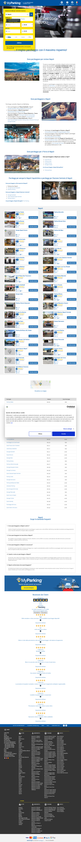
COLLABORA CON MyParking (33, 725)
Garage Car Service (20, 111)
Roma (20, 775)
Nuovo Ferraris (28, 108)
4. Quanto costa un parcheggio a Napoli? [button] (19, 554)
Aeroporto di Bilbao (35, 812)
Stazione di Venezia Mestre (49, 792)
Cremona (20, 752)
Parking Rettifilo (19, 108)
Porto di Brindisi (60, 740)
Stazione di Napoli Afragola (50, 765)
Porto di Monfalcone (61, 750)
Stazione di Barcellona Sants (50, 808)
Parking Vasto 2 (11, 198)
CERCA (19, 43)
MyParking (52, 85)
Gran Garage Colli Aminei (58, 143)
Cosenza (20, 749)
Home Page (6, 732)
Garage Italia (10, 458)
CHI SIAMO (6, 748)
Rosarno (20, 778)
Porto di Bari (59, 739)
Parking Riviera (11, 111)
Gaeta (20, 754)
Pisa (19, 768)
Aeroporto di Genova (35, 757)
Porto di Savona (60, 762)
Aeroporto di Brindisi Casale (37, 746)
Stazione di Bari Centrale (49, 737)
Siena (20, 783)
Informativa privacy (9, 755)
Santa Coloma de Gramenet (24, 819)
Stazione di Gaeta (47, 748)
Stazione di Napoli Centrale (49, 766)
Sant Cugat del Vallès (23, 818)
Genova (20, 755)
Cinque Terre (21, 746)
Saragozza (21, 820)
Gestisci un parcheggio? (19, 725)
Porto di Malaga (60, 810)
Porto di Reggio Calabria (62, 759)
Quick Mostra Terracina (12, 507)
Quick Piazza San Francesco (13, 445)
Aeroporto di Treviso (35, 785)
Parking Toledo (31, 115)
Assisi (20, 740)
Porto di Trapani (60, 767)
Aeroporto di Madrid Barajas (37, 818)
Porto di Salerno (60, 761)
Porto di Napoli (60, 752)
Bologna (20, 742)
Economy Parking (11, 189)
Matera (20, 759)
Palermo (20, 766)
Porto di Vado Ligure (61, 770)
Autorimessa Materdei (12, 448)
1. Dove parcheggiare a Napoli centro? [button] (18, 526)
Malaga (20, 815)
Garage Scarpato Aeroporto (14, 187)
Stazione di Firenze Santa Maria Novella (49, 746)
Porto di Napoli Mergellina (62, 753)
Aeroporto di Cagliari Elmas (37, 748)
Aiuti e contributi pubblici (10, 753)
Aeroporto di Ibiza (35, 815)
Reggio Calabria (22, 772)
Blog (48, 725)
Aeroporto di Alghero (35, 736)
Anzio (20, 737)
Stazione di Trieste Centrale (50, 791)
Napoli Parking (48, 163)
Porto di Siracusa (60, 763)
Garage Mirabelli (11, 121)
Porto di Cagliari (60, 741)
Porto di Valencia (60, 811)
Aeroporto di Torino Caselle (37, 783)
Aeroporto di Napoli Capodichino (35, 764)
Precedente (37, 612)
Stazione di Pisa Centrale (49, 768)
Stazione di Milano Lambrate (50, 755)
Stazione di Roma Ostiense (49, 776)
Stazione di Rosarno (48, 780)
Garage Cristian (48, 164)
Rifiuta (40, 433)
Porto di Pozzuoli (60, 758)
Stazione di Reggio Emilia (49, 772)
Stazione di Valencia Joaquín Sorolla (48, 820)
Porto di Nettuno (60, 754)
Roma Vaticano (22, 776)
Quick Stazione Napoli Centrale (15, 119)
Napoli (20, 763)
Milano (20, 762)
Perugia (20, 767)
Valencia (20, 824)
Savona (20, 782)
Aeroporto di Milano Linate (36, 759)
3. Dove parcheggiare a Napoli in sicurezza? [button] (20, 545)
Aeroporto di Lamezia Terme (37, 758)
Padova (20, 765)
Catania (20, 745)
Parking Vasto (25, 119)
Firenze (20, 753)
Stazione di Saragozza (48, 815)
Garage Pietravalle (11, 492)
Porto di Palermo (60, 755)
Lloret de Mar (21, 812)
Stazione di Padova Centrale (50, 767)
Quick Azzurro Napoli (11, 495)
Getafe (20, 811)
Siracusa (20, 784)
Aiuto (67, 4)
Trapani (20, 788)
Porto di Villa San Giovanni (62, 772)
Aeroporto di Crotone (35, 753)
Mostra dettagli (67, 428)
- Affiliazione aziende (9, 744)
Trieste (20, 789)
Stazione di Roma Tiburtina (49, 779)
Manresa (20, 816)
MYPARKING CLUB (8, 738)
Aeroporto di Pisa (35, 772)
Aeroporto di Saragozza (36, 828)
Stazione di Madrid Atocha (49, 810)
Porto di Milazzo (60, 749)
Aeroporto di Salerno (35, 782)
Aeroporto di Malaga (35, 819)
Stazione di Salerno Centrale (50, 782)
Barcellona (21, 808)
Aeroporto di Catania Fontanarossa (35, 750)
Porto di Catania (60, 742)
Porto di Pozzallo (60, 757)
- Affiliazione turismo (9, 745)
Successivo (44, 612)
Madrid (20, 814)
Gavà (20, 810)
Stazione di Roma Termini (49, 778)
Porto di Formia (60, 745)
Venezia (20, 791)
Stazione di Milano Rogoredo (48, 763)
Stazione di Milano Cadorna (50, 753)
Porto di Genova (60, 746)
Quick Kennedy (10, 501)
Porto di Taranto (60, 765)
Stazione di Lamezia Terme (49, 752)
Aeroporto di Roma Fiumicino (35, 780)
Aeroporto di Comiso (35, 752)
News (43, 725)
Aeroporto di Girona (35, 814)
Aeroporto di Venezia (35, 787)
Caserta (20, 744)
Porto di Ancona (60, 736)
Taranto (20, 785)
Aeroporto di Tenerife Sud (36, 831)
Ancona (20, 736)
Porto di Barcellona (61, 808)
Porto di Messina (60, 748)
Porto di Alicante (60, 807)
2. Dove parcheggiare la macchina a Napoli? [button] (20, 535)
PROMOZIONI (6, 739)
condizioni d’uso (56, 725)
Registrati (6, 736)
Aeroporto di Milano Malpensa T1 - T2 (35, 761)
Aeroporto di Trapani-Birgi (36, 784)
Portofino (20, 771)
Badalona (20, 807)
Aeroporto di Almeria (35, 808)
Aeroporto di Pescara (35, 771)
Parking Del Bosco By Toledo (51, 140)
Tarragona (21, 823)
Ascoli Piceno (21, 739)
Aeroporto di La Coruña (36, 816)
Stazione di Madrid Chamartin (48, 812)
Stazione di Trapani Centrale (50, 789)
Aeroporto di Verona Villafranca (35, 789)
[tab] (40, 518)
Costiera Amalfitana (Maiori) (24, 750)
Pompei (20, 770)
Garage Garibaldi (12, 108)
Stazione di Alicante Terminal (50, 807)
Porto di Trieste (60, 768)
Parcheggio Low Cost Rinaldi (13, 442)
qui (12, 422)
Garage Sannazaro (11, 479)
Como (20, 748)
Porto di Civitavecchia (61, 744)
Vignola (20, 793)
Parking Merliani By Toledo (51, 132)
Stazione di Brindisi (48, 741)
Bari (19, 741)
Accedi (5, 735)
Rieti (19, 774)
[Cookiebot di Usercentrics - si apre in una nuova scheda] (68, 407)
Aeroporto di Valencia (35, 832)
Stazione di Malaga (48, 814)
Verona (20, 792)
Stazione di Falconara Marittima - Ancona (48, 743)
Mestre (20, 761)
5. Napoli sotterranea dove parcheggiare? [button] (19, 565)
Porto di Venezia (60, 771)
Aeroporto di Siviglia (35, 829)
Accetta (63, 433)
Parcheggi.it (41, 840)
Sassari (20, 780)
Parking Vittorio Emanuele (12, 464)
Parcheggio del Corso (11, 504)
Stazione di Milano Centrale (50, 754)
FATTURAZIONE (7, 740)
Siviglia (20, 821)
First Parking (26, 201)
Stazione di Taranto (48, 783)
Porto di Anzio (60, 737)
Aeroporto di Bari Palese (36, 740)
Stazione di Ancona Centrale (50, 736)
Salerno (20, 779)
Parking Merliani (10, 439)
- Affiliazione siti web (9, 747)
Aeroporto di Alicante (35, 807)
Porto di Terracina (60, 766)
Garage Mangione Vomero (64, 132)
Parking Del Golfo (23, 115)
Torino (20, 787)
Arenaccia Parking (33, 119)
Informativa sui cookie (9, 756)
